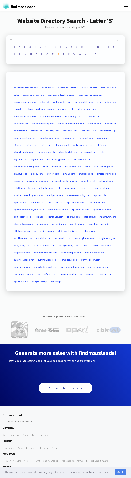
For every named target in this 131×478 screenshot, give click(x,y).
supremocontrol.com (98, 267)
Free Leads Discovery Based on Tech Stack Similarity (84, 460)
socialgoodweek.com (37, 181)
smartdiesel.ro (86, 173)
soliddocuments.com (24, 188)
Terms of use (44, 435)
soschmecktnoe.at (103, 188)
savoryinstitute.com (106, 102)
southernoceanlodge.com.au (28, 195)
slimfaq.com (69, 173)
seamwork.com (92, 116)
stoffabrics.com (43, 238)
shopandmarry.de (46, 152)
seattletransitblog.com (43, 123)
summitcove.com (68, 260)
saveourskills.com (84, 102)
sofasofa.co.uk (88, 181)
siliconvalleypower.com (58, 159)
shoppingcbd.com (68, 152)
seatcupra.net (21, 123)
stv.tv (84, 245)
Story (5, 435)
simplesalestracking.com (26, 166)
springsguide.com (102, 209)
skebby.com (37, 173)
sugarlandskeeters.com (45, 252)
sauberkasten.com (62, 102)
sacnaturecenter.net (68, 87)
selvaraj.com (52, 130)
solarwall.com (106, 181)
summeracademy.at (24, 260)
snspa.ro (18, 181)
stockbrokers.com (23, 238)
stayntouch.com (78, 224)
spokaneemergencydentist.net (29, 209)
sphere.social (36, 202)
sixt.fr (87, 166)
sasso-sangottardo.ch (25, 102)
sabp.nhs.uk (48, 87)
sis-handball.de (73, 166)
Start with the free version (65, 388)
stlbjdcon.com (47, 231)
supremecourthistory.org (72, 267)
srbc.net (39, 216)
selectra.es (110, 123)
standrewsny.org (107, 216)
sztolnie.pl (56, 281)
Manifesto (15, 435)
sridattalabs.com (54, 216)
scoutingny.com (73, 116)
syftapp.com (50, 274)
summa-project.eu (94, 252)
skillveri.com (53, 173)
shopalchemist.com (24, 152)
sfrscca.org (32, 145)
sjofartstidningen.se (103, 166)
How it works (8, 447)
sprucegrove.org (22, 216)
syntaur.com (106, 274)
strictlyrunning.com (68, 245)
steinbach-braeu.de (99, 224)
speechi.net (20, 202)
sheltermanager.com (83, 145)
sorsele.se (85, 188)
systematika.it (21, 281)
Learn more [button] (102, 472)
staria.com (42, 224)
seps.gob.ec (69, 138)
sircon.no (57, 166)
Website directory (26, 447)
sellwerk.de (36, 130)
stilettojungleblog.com (25, 231)
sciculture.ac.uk (65, 109)
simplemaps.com (82, 159)
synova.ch (91, 274)
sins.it (45, 166)
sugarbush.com (22, 252)
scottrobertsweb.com (51, 116)
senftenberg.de (88, 130)
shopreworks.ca (89, 152)
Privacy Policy (29, 435)
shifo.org (101, 145)
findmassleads (22, 6)
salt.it (16, 95)
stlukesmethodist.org (68, 231)
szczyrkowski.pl (39, 281)
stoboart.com (89, 231)
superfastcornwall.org (45, 267)
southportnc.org (55, 195)
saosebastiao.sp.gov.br (90, 95)
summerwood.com (47, 260)
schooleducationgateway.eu (40, 109)
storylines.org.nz (106, 238)
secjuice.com (94, 123)
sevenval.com (86, 138)
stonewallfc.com (63, 238)
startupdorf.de (59, 224)
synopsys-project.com (71, 274)
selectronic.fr (20, 130)
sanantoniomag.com (33, 95)
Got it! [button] (120, 472)
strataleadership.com (44, 245)
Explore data (42, 447)
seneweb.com (70, 130)
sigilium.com (37, 159)
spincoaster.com (55, 202)
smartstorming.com (106, 173)
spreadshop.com (80, 209)
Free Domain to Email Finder (15, 460)
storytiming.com (22, 245)
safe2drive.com (108, 87)
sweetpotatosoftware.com (27, 274)
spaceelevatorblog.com (78, 195)
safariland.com (89, 87)
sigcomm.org (20, 159)
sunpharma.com (22, 267)
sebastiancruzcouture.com (71, 123)
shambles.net (62, 145)
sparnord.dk (100, 195)
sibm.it (103, 152)
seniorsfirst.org (107, 130)
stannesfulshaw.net (23, 224)
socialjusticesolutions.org (64, 181)
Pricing (55, 447)
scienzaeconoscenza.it (88, 109)
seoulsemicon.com (49, 138)
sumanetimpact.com (71, 252)
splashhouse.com (96, 202)
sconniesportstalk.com (25, 116)
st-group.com (73, 216)
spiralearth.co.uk (75, 202)
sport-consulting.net (58, 209)
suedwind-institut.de (101, 245)
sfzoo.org (46, 145)
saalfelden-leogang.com (26, 87)
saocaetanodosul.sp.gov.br (61, 95)
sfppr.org (18, 145)
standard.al (90, 216)
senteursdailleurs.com (25, 138)
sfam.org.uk (103, 138)
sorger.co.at (70, 188)
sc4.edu (18, 109)
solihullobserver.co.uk (49, 188)
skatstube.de (20, 173)
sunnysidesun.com (90, 260)
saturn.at (44, 102)
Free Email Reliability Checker (44, 460)
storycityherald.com (85, 238)
